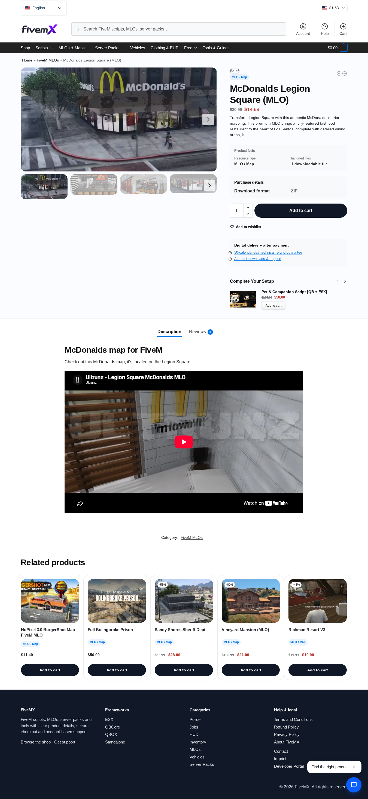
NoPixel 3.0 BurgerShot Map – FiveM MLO (49, 632)
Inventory (198, 742)
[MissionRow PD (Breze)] (339, 73)
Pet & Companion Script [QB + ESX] (294, 292)
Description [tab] (169, 331)
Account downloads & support (257, 259)
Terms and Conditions (293, 719)
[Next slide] (208, 119)
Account (303, 33)
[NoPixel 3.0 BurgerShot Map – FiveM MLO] (50, 601)
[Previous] (337, 281)
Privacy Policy (287, 734)
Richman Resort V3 (306, 629)
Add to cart (300, 210)
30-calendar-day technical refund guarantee (268, 252)
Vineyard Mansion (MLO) (245, 629)
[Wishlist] (71, 583)
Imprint (280, 758)
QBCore (112, 727)
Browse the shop (36, 742)
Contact (281, 751)
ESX (109, 719)
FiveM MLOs (48, 60)
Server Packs (202, 764)
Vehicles (197, 757)
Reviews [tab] (200, 331)
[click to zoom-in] (119, 119)
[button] (338, 47)
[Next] (345, 281)
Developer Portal (289, 766)
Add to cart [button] (49, 670)
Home (27, 60)
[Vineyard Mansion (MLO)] (344, 73)
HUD (194, 734)
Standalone (115, 742)
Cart (343, 33)
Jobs (194, 727)
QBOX (111, 734)
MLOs (195, 749)
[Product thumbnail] (245, 299)
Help (325, 33)
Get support (64, 742)
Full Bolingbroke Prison (110, 629)
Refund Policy (286, 727)
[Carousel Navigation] (339, 281)
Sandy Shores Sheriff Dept (180, 629)
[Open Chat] (353, 784)
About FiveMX (286, 742)
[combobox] (178, 28)
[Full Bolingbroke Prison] (117, 601)
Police (195, 719)
